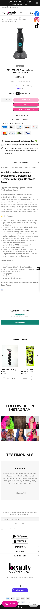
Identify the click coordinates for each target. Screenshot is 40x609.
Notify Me (26, 104)
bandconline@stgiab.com (10, 7)
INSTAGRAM (20, 410)
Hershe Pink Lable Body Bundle (8, 370)
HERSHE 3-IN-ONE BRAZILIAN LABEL (27, 370)
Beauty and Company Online (12, 12)
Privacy (16, 529)
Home (20, 18)
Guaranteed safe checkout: (12, 124)
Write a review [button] (20, 322)
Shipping (12, 82)
